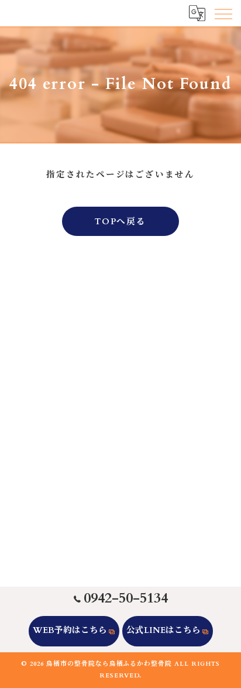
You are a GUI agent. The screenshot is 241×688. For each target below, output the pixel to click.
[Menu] (222, 13)
